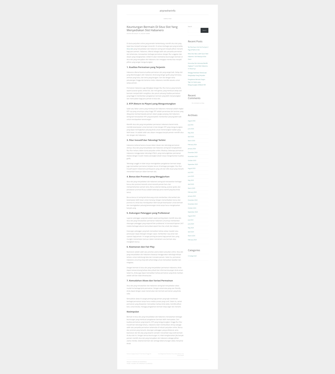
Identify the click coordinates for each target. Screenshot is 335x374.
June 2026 (191, 129)
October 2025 (192, 160)
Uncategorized (192, 256)
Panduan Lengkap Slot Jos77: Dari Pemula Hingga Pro (139, 354)
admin (148, 33)
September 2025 (193, 164)
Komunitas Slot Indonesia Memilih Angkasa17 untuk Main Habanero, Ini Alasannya (198, 66)
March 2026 (191, 140)
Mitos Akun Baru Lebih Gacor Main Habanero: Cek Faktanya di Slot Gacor (198, 56)
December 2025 (193, 152)
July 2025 (190, 172)
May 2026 (191, 133)
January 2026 (192, 148)
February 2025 (192, 192)
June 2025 (191, 176)
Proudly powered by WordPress (137, 361)
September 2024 (193, 212)
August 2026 (192, 121)
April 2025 (191, 184)
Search (190, 26)
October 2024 (192, 208)
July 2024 (190, 220)
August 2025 (192, 168)
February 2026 (192, 144)
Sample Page (168, 18)
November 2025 (193, 156)
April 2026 (191, 136)
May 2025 (191, 180)
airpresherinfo (167, 10)
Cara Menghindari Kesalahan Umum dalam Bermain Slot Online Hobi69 (171, 354)
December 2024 (193, 200)
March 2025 (191, 188)
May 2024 (191, 228)
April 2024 (191, 232)
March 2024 (191, 236)
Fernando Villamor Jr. (146, 363)
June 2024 (191, 224)
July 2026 (190, 125)
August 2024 (192, 216)
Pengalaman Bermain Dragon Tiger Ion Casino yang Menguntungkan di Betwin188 (197, 82)
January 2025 (192, 196)
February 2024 (192, 240)
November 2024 (193, 204)
